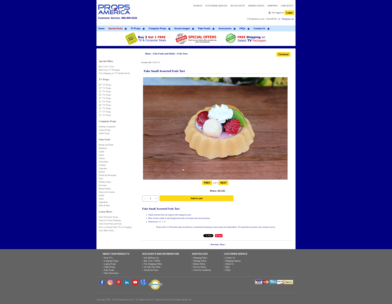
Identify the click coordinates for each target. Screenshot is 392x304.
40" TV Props (105, 105)
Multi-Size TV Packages (109, 70)
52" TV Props (105, 91)
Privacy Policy (199, 267)
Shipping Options (233, 261)
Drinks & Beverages (107, 175)
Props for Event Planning (110, 220)
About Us (229, 264)
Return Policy (199, 264)
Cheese (102, 158)
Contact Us (230, 258)
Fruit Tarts (182, 54)
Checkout (287, 6)
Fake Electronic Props (108, 217)
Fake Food (104, 139)
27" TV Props (105, 112)
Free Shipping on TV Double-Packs (114, 73)
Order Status (256, 6)
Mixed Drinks (105, 189)
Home (148, 54)
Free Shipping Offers (153, 264)
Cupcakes (103, 168)
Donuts (102, 172)
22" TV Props (105, 115)
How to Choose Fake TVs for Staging (115, 227)
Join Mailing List (151, 258)
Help (227, 267)
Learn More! (105, 211)
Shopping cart (288, 19)
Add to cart (197, 198)
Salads (101, 195)
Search (197, 6)
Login (289, 12)
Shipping (272, 6)
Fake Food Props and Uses (110, 224)
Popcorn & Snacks (107, 192)
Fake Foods (109, 270)
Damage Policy (200, 261)
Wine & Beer (104, 205)
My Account (237, 6)
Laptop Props (104, 130)
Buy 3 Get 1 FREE (152, 261)
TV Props (104, 79)
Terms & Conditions (202, 270)
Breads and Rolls (106, 145)
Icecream (103, 185)
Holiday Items (105, 182)
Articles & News (151, 270)
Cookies (102, 165)
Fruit (101, 178)
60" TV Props (105, 85)
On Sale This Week (152, 267)
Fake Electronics (111, 273)
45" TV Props (105, 102)
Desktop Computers (107, 126)
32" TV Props (105, 108)
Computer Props (107, 121)
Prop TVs (108, 258)
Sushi (101, 199)
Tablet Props (104, 133)
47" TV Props (105, 98)
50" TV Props (105, 95)
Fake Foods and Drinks (164, 54)
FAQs (227, 270)
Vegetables (103, 202)
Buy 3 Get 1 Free (106, 66)
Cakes (101, 155)
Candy (101, 151)
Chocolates (103, 162)
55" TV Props (105, 88)
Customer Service (216, 6)
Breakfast (103, 148)
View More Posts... (107, 230)
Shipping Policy (200, 258)
